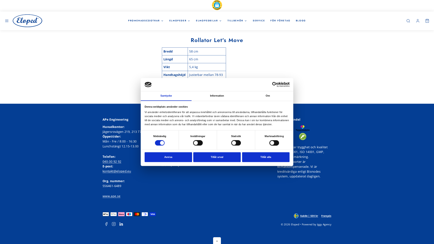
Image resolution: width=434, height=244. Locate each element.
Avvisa (168, 157)
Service (259, 20)
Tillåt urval (217, 157)
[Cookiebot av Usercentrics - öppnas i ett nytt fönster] (275, 84)
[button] (217, 6)
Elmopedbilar (207, 20)
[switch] (198, 143)
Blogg (301, 20)
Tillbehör (235, 20)
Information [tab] (217, 95)
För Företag (280, 20)
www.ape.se (112, 196)
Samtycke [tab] (166, 95)
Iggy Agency (324, 224)
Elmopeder (177, 20)
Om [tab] (268, 95)
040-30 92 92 (112, 161)
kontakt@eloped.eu (117, 171)
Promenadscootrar (144, 20)
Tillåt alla (265, 157)
